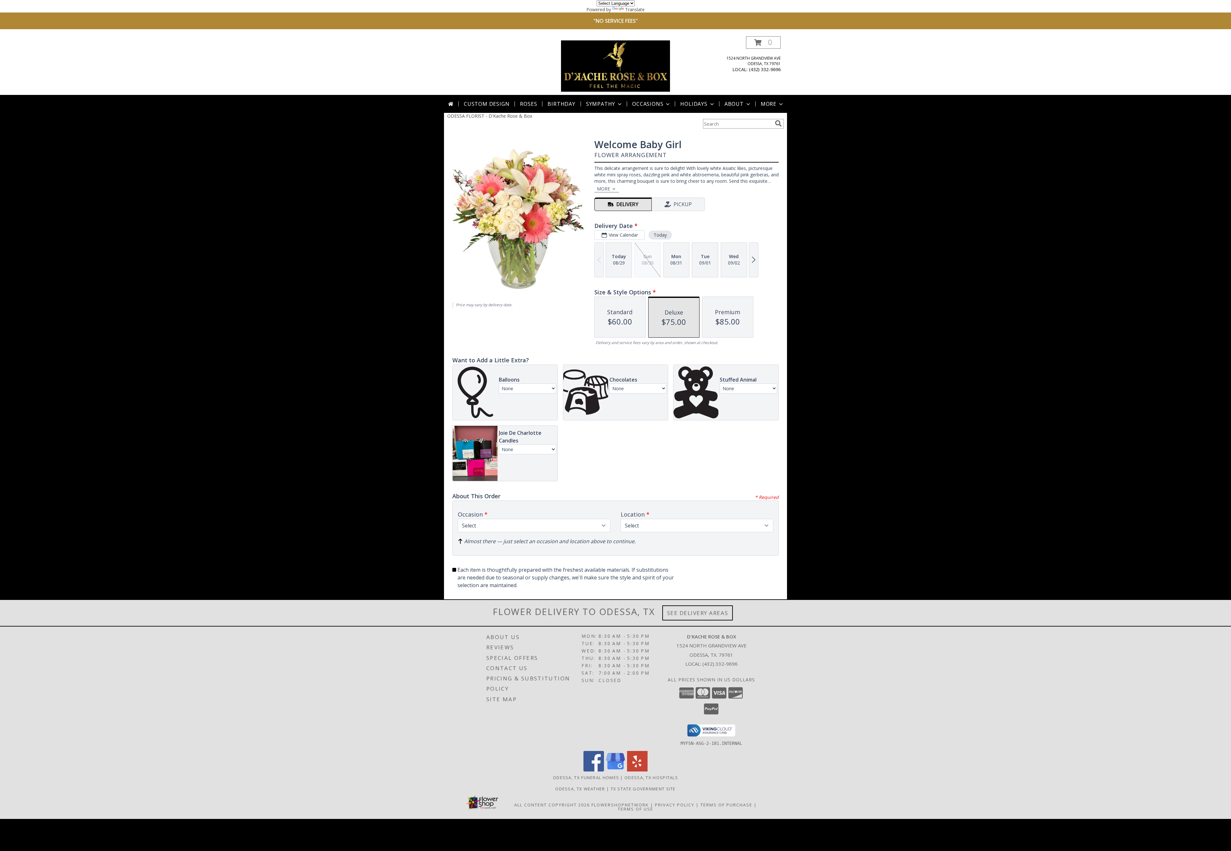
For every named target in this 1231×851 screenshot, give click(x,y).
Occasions (647, 103)
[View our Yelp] (637, 770)
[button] (763, 42)
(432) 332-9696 (765, 69)
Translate (635, 9)
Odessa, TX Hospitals (651, 777)
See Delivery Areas (697, 613)
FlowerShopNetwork (620, 805)
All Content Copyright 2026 (552, 805)
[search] (778, 123)
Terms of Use (635, 809)
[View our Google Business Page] (615, 770)
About (734, 103)
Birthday (561, 103)
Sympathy (600, 103)
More (768, 103)
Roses (528, 103)
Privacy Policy (674, 805)
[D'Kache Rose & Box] (615, 66)
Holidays (693, 103)
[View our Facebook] (593, 770)
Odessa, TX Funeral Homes (586, 777)
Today (660, 235)
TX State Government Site (643, 789)
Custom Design (486, 103)
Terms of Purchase (726, 805)
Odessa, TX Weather (580, 789)
